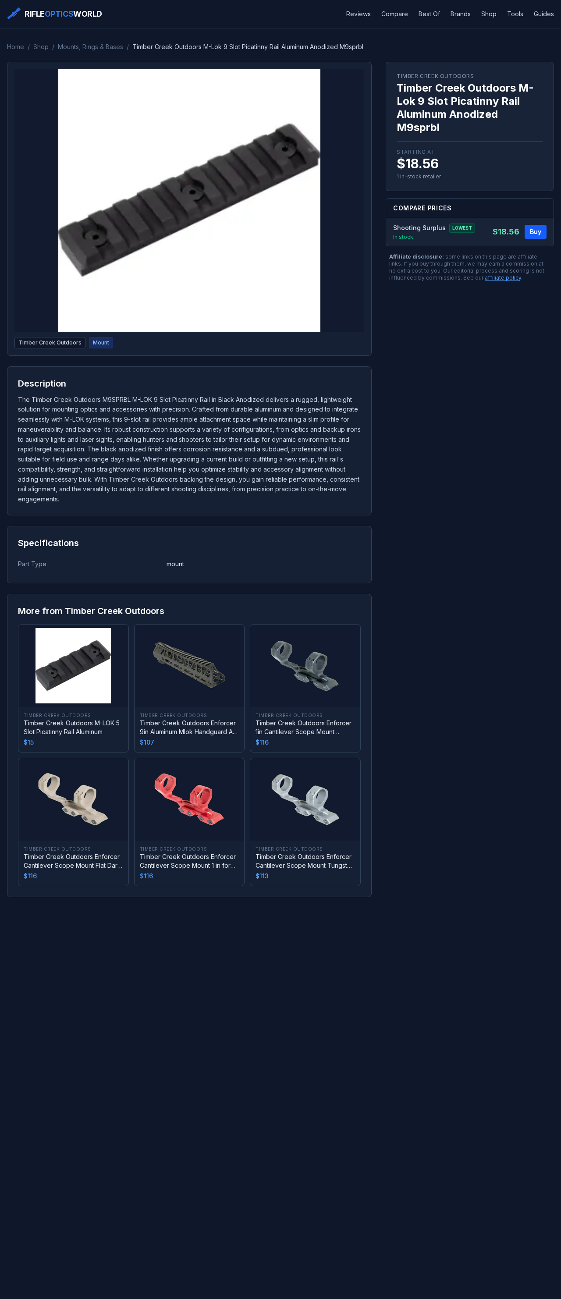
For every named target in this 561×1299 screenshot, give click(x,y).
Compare (394, 14)
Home (15, 46)
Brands (461, 14)
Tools (515, 14)
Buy (535, 232)
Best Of (429, 14)
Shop (489, 14)
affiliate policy (503, 277)
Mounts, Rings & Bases (90, 46)
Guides (544, 14)
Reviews (358, 14)
